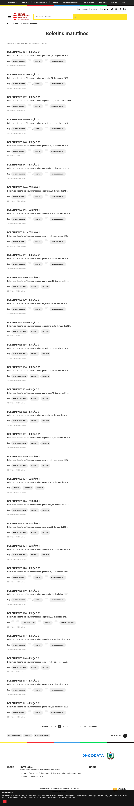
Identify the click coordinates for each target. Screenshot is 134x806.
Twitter (112, 9)
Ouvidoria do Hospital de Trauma (32, 777)
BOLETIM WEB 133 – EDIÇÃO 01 (23, 389)
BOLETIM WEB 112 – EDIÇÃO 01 (23, 703)
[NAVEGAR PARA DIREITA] (126, 2)
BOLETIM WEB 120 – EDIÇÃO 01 (23, 568)
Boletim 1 (16, 23)
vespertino (28, 488)
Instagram (124, 9)
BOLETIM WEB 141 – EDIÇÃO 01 (23, 255)
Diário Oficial (103, 2)
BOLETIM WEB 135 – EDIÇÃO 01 (23, 344)
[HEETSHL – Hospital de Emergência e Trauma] (21, 16)
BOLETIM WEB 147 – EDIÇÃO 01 (23, 164)
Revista (92, 767)
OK (5, 801)
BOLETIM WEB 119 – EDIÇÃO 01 (23, 590)
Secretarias (11, 2)
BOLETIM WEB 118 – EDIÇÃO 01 (23, 613)
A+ (105, 9)
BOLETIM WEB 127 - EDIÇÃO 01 (23, 479)
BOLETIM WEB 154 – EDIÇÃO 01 (23, 52)
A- (102, 9)
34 (85, 726)
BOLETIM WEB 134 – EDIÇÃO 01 (23, 367)
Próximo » (93, 726)
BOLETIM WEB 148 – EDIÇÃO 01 (23, 142)
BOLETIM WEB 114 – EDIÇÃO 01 (23, 658)
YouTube (116, 9)
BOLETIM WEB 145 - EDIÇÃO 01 (23, 210)
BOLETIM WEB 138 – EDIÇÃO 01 (23, 322)
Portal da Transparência (70, 2)
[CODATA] (93, 756)
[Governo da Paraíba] (116, 759)
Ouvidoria (55, 2)
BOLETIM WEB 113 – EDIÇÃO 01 (23, 680)
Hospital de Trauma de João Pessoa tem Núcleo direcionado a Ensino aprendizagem (51, 773)
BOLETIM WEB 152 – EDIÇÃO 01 (23, 97)
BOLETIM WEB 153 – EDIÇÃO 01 (23, 74)
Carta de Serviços (88, 2)
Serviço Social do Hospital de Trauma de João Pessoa (40, 770)
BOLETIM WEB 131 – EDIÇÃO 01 (23, 434)
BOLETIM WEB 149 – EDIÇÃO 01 (23, 119)
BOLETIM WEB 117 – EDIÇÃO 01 (23, 636)
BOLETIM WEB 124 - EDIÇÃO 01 (23, 545)
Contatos (114, 2)
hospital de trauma (57, 61)
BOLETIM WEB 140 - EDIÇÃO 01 (23, 277)
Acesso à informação (40, 2)
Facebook (121, 9)
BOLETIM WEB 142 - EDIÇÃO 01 (23, 232)
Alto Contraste (83, 9)
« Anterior (44, 726)
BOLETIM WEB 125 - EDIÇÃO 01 (23, 523)
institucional (26, 767)
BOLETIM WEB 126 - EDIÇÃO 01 (23, 501)
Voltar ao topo (116, 735)
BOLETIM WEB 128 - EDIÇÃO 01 (23, 456)
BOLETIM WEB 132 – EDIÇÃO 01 (23, 411)
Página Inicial (8, 23)
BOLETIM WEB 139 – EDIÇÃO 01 (23, 300)
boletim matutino (19, 61)
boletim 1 (38, 61)
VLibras (95, 9)
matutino (46, 286)
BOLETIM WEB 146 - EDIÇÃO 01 (23, 187)
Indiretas (24, 2)
